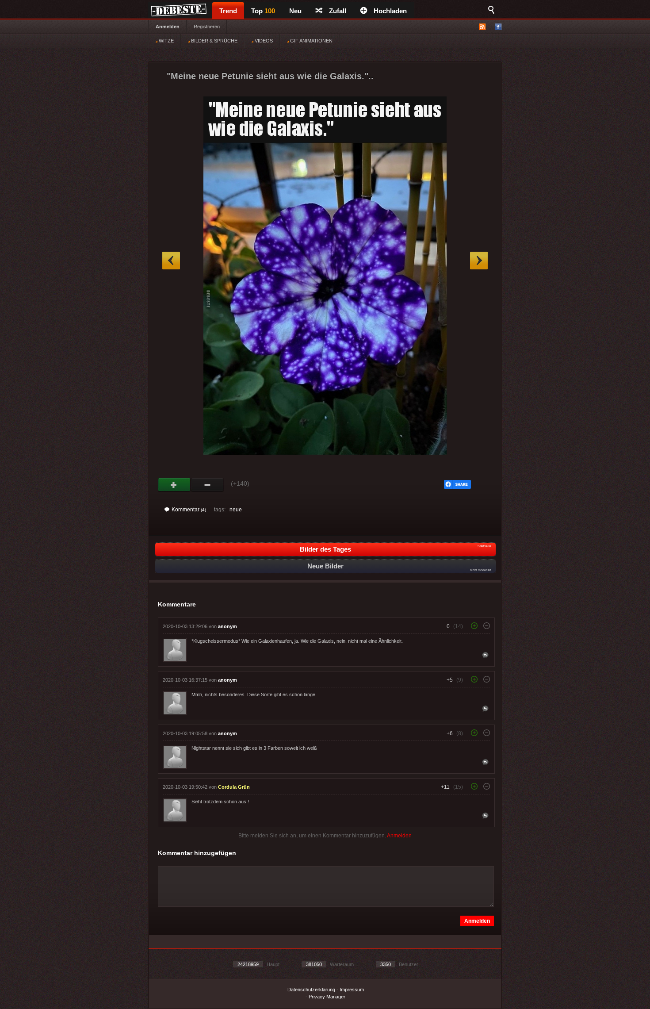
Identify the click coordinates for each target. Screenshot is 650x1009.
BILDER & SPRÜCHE (213, 40)
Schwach (207, 485)
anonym (227, 626)
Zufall (337, 11)
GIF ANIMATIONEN (311, 40)
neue (235, 509)
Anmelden (168, 26)
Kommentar (189, 509)
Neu (295, 11)
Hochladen (390, 11)
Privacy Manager (327, 996)
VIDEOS (263, 40)
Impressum (352, 989)
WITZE (165, 40)
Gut (174, 485)
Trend (228, 11)
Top (263, 11)
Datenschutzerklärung (311, 989)
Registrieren (207, 26)
